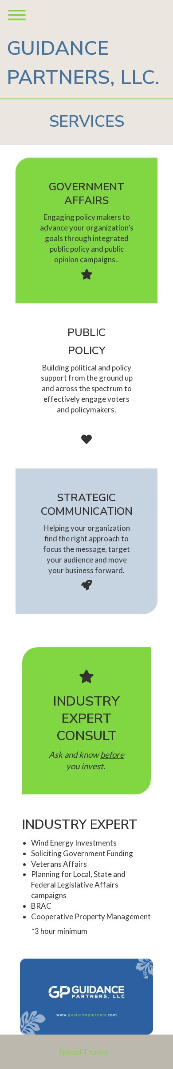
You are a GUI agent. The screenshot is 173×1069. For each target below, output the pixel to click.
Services (86, 121)
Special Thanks (83, 1052)
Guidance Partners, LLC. (83, 63)
